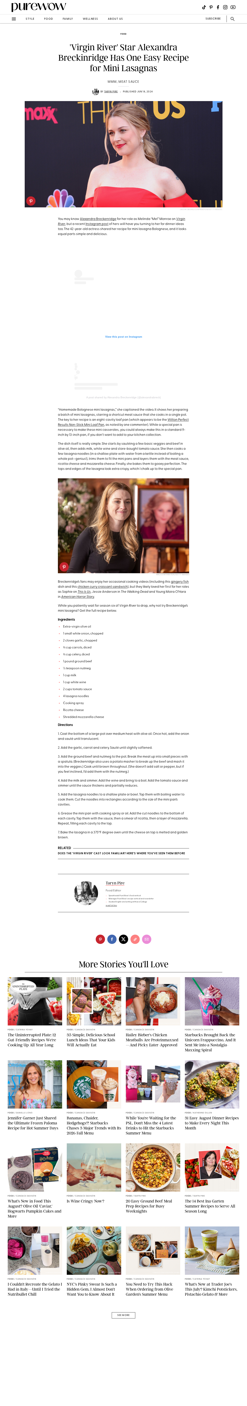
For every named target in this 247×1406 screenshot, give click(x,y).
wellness (90, 19)
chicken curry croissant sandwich (103, 586)
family (68, 19)
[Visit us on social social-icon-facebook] (218, 7)
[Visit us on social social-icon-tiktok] (204, 7)
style (30, 19)
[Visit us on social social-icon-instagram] (225, 7)
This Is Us (84, 592)
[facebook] (7, 60)
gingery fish (180, 581)
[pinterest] (31, 201)
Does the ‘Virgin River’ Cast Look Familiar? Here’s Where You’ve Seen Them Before (121, 853)
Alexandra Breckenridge (98, 219)
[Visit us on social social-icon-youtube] (233, 7)
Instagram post (96, 224)
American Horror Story (77, 597)
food (48, 19)
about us (115, 19)
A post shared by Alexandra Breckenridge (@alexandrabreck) (123, 397)
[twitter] (7, 71)
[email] (7, 92)
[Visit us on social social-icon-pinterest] (211, 7)
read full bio (111, 905)
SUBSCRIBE (213, 18)
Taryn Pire (111, 92)
